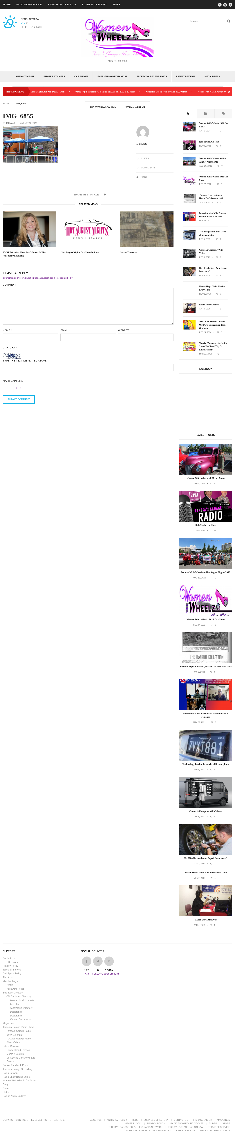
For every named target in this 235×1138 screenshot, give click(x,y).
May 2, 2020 (204, 275)
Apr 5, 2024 (204, 131)
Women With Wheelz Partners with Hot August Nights (201, 91)
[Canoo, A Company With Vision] (189, 257)
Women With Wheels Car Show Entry (148, 1130)
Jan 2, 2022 (204, 202)
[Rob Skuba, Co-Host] (189, 149)
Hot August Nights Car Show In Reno (80, 252)
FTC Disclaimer (11, 962)
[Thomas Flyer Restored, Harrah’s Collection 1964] (189, 202)
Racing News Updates (14, 1096)
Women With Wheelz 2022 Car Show (213, 178)
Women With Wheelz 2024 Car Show (213, 125)
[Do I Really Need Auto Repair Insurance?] (189, 275)
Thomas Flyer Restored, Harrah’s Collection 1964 (211, 197)
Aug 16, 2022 (205, 166)
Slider (7, 4)
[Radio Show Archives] (189, 312)
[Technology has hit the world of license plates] (189, 239)
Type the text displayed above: (25, 360)
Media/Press (212, 76)
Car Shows (81, 76)
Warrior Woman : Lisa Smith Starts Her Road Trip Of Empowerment (213, 346)
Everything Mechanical (112, 76)
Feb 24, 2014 (205, 332)
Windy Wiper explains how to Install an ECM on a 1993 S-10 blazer (84, 91)
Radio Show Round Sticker (17, 1076)
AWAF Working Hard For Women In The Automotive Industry (24, 254)
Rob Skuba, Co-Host (209, 141)
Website (123, 330)
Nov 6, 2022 (205, 146)
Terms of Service (12, 969)
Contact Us (9, 958)
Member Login (10, 981)
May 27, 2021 (205, 221)
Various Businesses (20, 1019)
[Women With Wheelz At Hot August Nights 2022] (189, 165)
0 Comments (147, 167)
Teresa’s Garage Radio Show (18, 1027)
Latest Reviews (185, 76)
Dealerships (16, 1011)
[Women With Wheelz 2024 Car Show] (189, 130)
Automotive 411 (24, 76)
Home (6, 103)
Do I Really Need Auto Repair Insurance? (213, 270)
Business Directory (94, 4)
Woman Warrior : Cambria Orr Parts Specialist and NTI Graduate (212, 325)
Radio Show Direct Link (62, 4)
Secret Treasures (129, 252)
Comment (9, 284)
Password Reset (15, 988)
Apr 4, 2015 (204, 309)
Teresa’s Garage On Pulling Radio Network (135, 1127)
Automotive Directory (21, 1008)
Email (65, 330)
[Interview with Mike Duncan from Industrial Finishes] (189, 220)
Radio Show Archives (29, 4)
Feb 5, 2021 (204, 239)
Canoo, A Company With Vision (211, 251)
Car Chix (14, 1004)
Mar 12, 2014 (205, 354)
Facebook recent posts (152, 76)
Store (116, 4)
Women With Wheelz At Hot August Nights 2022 (212, 160)
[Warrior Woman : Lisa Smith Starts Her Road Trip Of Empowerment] (189, 350)
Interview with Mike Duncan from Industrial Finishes (212, 215)
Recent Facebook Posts (15, 1065)
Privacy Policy (10, 965)
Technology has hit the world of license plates (212, 233)
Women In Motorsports (22, 1000)
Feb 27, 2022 (205, 184)
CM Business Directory (18, 996)
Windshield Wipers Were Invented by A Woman (146, 91)
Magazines (8, 1023)
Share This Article (87, 194)
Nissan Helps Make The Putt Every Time (212, 288)
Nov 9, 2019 (205, 294)
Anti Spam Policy (12, 973)
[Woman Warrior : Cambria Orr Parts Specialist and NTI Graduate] (189, 328)
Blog (135, 1120)
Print (143, 177)
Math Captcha (13, 380)
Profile (9, 985)
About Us (8, 977)
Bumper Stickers (54, 76)
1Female (10, 123)
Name (7, 330)
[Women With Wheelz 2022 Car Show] (189, 184)
